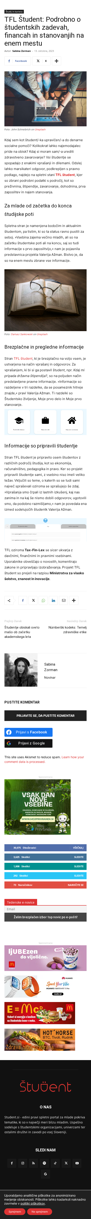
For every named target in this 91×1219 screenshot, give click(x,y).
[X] (32, 600)
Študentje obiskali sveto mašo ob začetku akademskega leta (22, 632)
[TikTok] (55, 1163)
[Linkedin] (53, 600)
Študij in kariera (14, 11)
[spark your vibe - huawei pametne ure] (39, 1000)
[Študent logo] (45, 1086)
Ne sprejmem (40, 1211)
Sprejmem (15, 1211)
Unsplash (40, 129)
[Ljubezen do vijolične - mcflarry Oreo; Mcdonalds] (45, 973)
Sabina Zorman (21, 51)
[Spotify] (44, 1163)
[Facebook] (22, 600)
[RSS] (33, 1163)
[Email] (63, 600)
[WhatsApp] (43, 600)
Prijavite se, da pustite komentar (45, 715)
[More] (56, 61)
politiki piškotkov (33, 1203)
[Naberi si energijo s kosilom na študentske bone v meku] (39, 1026)
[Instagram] (22, 1163)
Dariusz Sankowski (22, 334)
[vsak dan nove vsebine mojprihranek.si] (37, 833)
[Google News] (45, 1174)
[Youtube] (77, 1163)
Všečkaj (78, 847)
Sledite (78, 857)
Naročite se (75, 885)
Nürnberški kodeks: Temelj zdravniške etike (68, 629)
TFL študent (23, 358)
